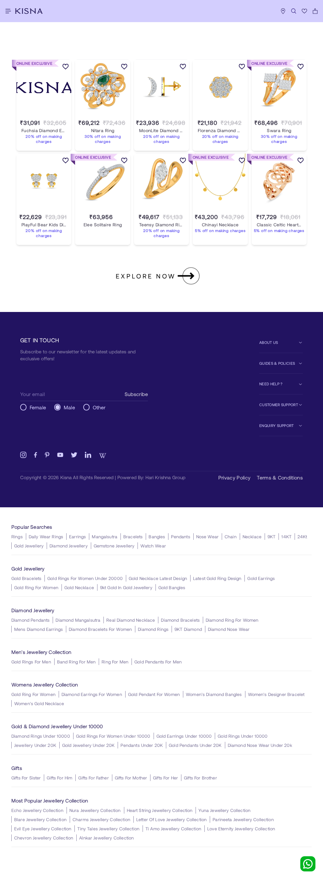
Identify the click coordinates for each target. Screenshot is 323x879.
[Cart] (315, 11)
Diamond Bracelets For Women (100, 629)
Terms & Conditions (280, 477)
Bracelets (133, 536)
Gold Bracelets (26, 578)
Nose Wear (207, 536)
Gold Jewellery (29, 545)
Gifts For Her (165, 777)
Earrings (77, 536)
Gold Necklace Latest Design (158, 578)
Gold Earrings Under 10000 (184, 736)
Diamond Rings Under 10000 (40, 736)
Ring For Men (115, 661)
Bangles (157, 536)
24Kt (302, 536)
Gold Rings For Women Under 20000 (85, 578)
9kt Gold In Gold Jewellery (126, 587)
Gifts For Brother (200, 777)
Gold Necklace (79, 587)
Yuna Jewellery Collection (224, 810)
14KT (286, 536)
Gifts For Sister (26, 777)
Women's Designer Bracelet (276, 694)
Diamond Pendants (30, 620)
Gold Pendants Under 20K (195, 745)
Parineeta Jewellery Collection (243, 819)
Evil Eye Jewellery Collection (42, 828)
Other (99, 407)
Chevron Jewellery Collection (43, 837)
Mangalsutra (104, 536)
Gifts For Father (93, 777)
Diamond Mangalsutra (78, 620)
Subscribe (136, 394)
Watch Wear (153, 545)
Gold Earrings (261, 578)
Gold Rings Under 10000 (242, 736)
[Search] (294, 11)
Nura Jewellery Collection (95, 810)
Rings (17, 536)
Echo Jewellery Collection (37, 810)
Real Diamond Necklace (130, 620)
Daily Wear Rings (46, 536)
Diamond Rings (153, 629)
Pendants (180, 536)
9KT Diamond (188, 629)
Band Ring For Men (76, 661)
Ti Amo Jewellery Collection (173, 828)
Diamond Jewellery (69, 545)
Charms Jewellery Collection (101, 819)
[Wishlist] (304, 11)
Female (38, 407)
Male (69, 407)
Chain (231, 536)
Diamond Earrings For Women (92, 694)
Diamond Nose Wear (229, 629)
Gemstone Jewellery (114, 545)
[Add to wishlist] (65, 68)
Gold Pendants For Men (158, 661)
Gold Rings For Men (31, 661)
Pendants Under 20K (141, 745)
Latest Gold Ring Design (217, 578)
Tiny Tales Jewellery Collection (108, 828)
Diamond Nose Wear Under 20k (260, 745)
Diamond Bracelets (180, 620)
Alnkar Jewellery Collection (106, 837)
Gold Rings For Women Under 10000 (113, 736)
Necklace (252, 536)
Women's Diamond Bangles (214, 694)
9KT (271, 536)
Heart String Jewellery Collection (160, 810)
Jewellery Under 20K (35, 745)
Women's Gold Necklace (39, 703)
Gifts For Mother (131, 777)
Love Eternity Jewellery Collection (241, 828)
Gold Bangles (171, 587)
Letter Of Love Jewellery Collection (171, 819)
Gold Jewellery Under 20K (88, 745)
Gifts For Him (59, 777)
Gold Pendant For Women (154, 694)
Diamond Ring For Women (232, 620)
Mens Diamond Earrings (38, 629)
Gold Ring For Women (36, 587)
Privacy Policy (234, 477)
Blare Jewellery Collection (40, 819)
